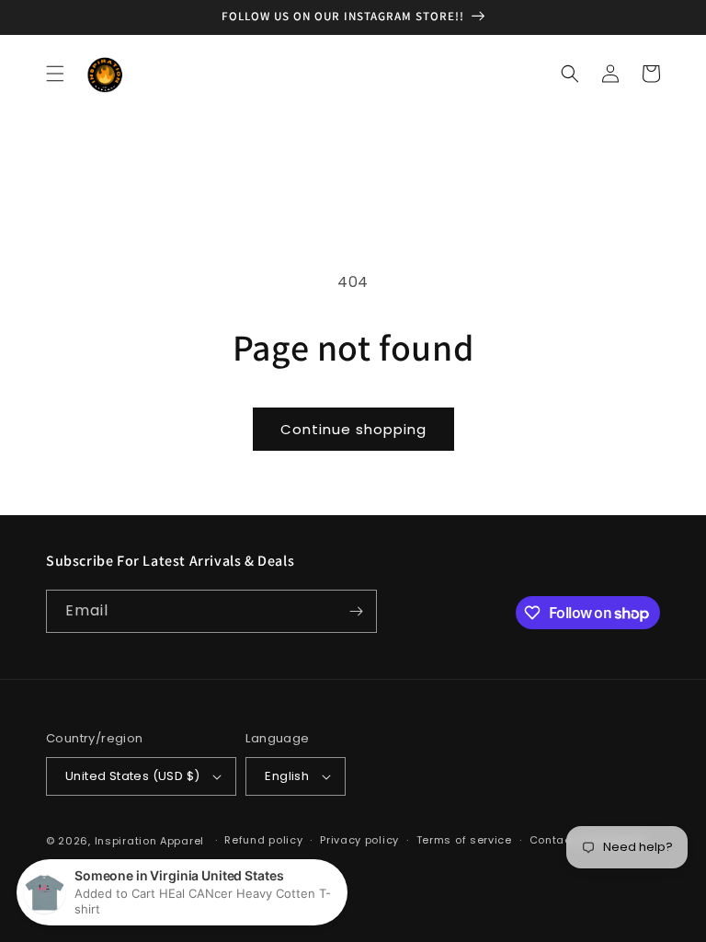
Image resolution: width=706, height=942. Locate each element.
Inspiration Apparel (149, 840)
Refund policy (263, 840)
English (287, 776)
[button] (55, 73)
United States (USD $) (132, 776)
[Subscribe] (356, 611)
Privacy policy (359, 840)
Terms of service (464, 840)
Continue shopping (353, 429)
